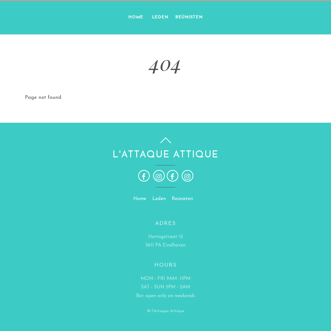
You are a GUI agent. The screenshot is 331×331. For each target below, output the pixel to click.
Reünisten (189, 17)
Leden (160, 17)
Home (135, 17)
